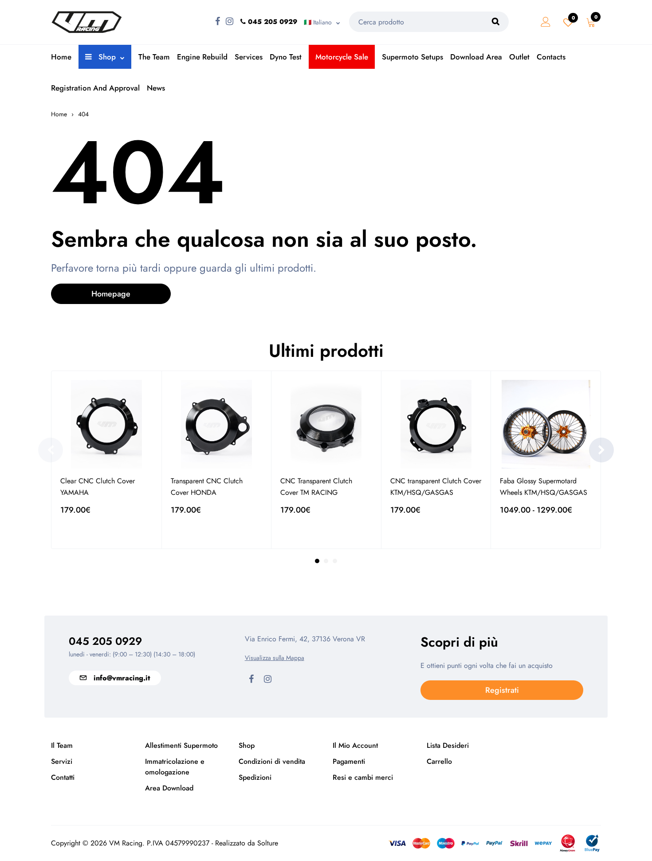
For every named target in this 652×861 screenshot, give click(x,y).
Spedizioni (255, 777)
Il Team (62, 745)
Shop (106, 56)
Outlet (519, 56)
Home (61, 56)
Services (249, 56)
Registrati (502, 690)
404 (83, 114)
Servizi (61, 761)
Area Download (169, 788)
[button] (50, 450)
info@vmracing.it (122, 678)
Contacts (551, 56)
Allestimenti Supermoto (181, 745)
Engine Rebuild (202, 56)
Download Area (476, 56)
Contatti (63, 777)
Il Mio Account (355, 745)
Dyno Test (286, 56)
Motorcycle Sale (341, 56)
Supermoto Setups (412, 56)
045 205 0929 (105, 641)
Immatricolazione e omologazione (174, 766)
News (156, 88)
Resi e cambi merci (363, 777)
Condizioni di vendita (272, 761)
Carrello (439, 761)
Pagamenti (349, 761)
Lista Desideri (448, 745)
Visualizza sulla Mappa (274, 657)
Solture (267, 843)
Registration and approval (95, 88)
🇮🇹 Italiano (318, 22)
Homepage (110, 294)
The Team (154, 56)
